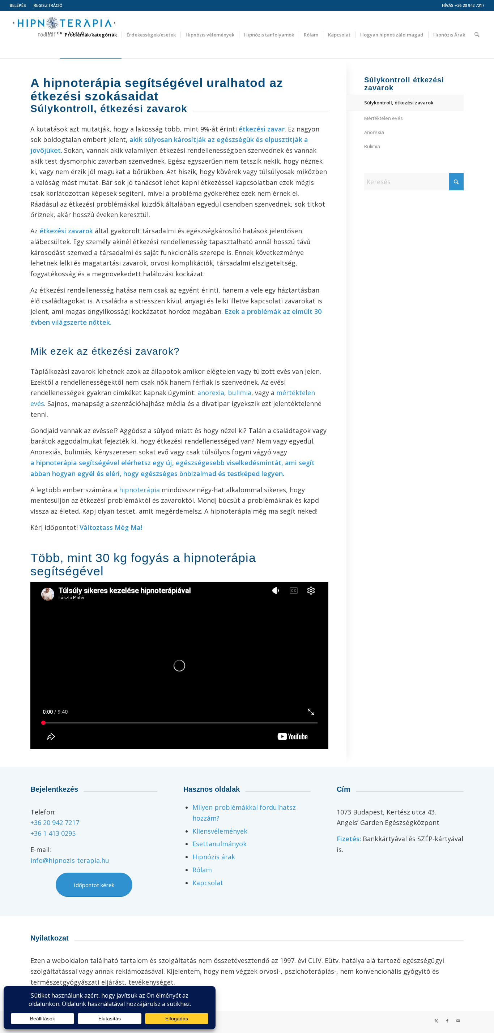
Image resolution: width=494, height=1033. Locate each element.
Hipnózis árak (213, 856)
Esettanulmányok (219, 843)
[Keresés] (477, 34)
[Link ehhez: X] (436, 1020)
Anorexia (374, 132)
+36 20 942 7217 (469, 5)
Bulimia (372, 146)
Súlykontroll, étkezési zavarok (398, 102)
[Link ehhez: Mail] (458, 1020)
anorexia (210, 392)
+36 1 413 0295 (53, 833)
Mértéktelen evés (383, 118)
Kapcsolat (207, 882)
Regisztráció (48, 5)
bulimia (239, 392)
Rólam (202, 869)
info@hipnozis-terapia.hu (69, 860)
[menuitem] (20, 5)
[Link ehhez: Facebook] (447, 1020)
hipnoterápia (139, 489)
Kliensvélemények (219, 831)
